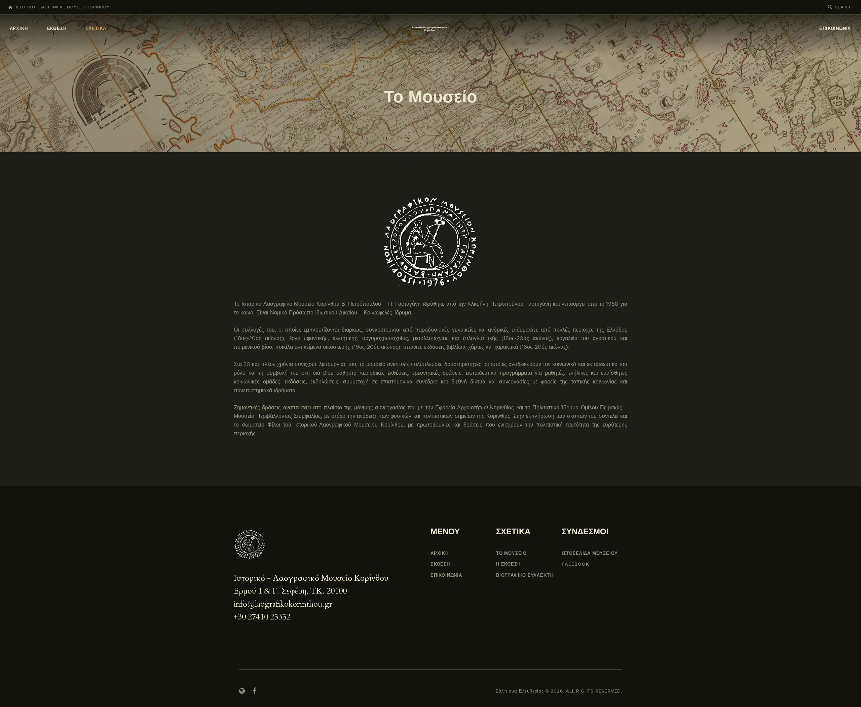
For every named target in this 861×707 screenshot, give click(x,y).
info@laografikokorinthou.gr (283, 604)
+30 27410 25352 (262, 616)
